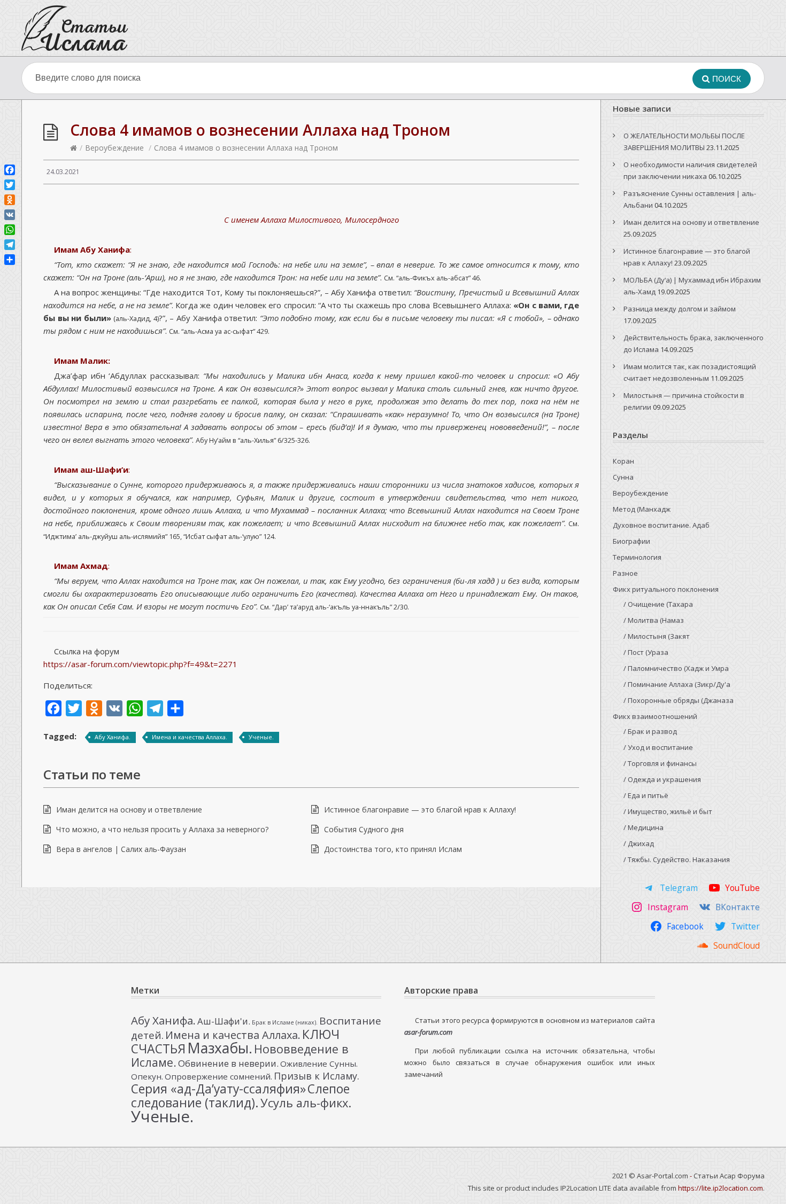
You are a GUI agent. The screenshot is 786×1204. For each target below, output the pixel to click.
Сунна (623, 477)
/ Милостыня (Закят (656, 636)
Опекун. (147, 1076)
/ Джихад (638, 843)
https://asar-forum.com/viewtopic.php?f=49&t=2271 (140, 664)
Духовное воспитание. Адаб (661, 525)
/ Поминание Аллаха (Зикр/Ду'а (676, 684)
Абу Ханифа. (112, 737)
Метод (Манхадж (642, 509)
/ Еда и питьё (645, 795)
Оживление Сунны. (319, 1063)
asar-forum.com (428, 1032)
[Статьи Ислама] (74, 28)
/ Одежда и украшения (662, 779)
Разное (625, 573)
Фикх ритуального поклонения (666, 589)
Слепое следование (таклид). (240, 1095)
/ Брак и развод (650, 731)
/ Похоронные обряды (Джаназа (678, 700)
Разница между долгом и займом (679, 309)
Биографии (631, 541)
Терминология (637, 557)
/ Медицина (643, 827)
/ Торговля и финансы (660, 763)
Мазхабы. (219, 1048)
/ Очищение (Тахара (658, 604)
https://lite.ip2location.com (720, 1188)
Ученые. (261, 737)
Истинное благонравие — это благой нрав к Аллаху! (420, 809)
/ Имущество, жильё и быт (667, 811)
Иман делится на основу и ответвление (129, 809)
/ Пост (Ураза (645, 652)
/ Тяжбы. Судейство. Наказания (676, 859)
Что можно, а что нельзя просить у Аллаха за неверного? (162, 829)
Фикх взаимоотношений (655, 716)
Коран (623, 461)
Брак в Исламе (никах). (285, 1022)
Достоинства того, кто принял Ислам (393, 849)
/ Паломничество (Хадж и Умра (676, 668)
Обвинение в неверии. (228, 1063)
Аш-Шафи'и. (223, 1021)
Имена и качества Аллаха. (189, 737)
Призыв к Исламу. (316, 1075)
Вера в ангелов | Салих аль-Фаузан (121, 849)
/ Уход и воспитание (658, 747)
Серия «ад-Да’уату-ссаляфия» (218, 1088)
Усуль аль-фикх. (305, 1103)
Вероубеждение (114, 148)
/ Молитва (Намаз (653, 620)
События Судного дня (364, 829)
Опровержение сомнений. (218, 1076)
